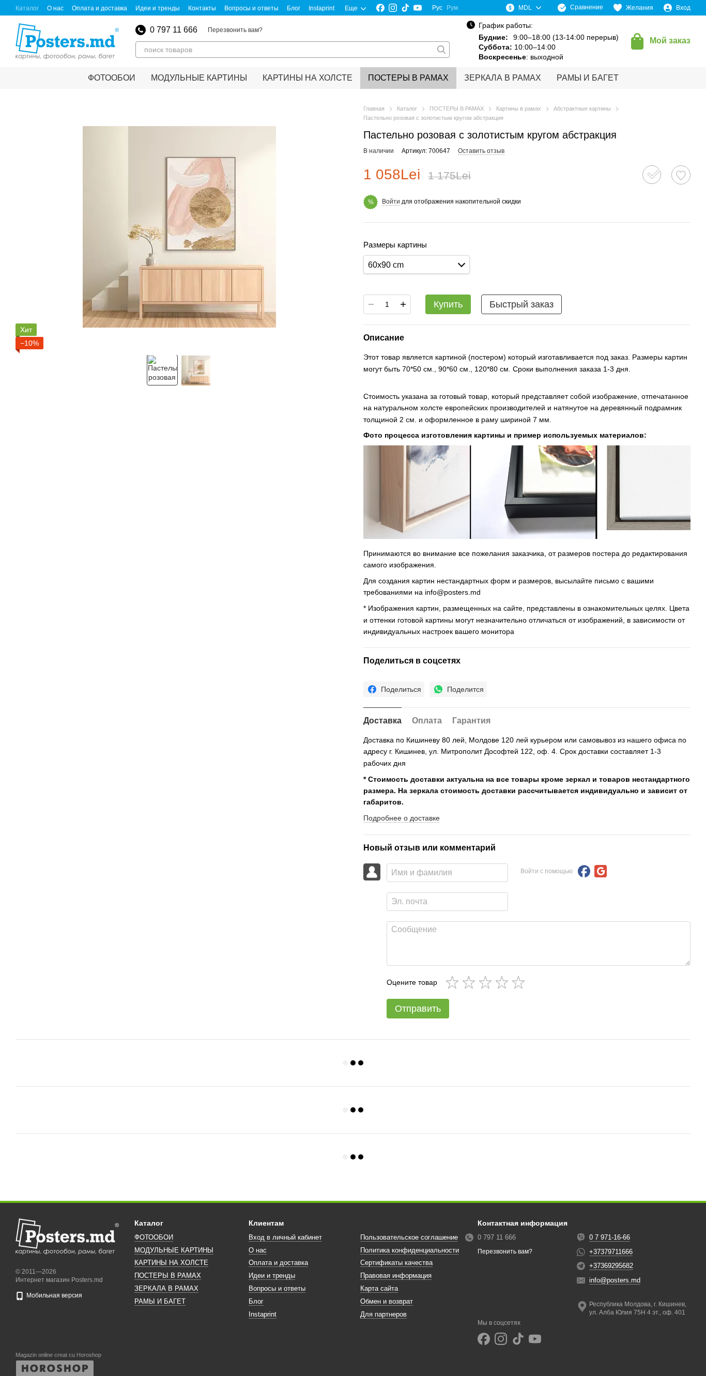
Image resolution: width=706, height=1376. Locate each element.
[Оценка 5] (520, 982)
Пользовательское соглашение (409, 1237)
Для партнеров (383, 1314)
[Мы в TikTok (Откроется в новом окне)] (405, 8)
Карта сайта (379, 1288)
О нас (55, 8)
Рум (452, 8)
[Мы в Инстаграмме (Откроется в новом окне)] (393, 8)
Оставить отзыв (481, 150)
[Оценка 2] (471, 982)
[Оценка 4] (504, 982)
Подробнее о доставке (401, 818)
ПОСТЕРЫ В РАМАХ (408, 77)
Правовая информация (396, 1275)
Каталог (27, 8)
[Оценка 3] (487, 982)
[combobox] (416, 264)
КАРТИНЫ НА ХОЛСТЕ (307, 77)
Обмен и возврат (386, 1301)
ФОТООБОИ (111, 77)
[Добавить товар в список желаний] (680, 174)
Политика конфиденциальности (409, 1250)
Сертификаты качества (396, 1262)
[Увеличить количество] (403, 304)
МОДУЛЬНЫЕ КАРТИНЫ (199, 77)
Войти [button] (391, 201)
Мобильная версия (53, 1295)
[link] (393, 689)
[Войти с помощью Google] (600, 871)
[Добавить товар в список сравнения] (651, 174)
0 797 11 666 (173, 30)
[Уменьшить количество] (371, 304)
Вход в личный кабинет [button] (285, 1237)
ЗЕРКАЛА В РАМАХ (502, 77)
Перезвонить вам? (235, 30)
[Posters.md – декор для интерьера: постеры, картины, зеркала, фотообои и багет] (67, 1236)
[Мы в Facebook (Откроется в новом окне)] (380, 8)
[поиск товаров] (441, 49)
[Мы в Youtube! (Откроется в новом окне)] (417, 8)
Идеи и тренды (157, 8)
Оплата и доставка (99, 8)
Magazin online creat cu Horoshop (58, 1355)
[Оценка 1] (454, 982)
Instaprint (321, 8)
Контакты (202, 8)
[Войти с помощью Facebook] (584, 871)
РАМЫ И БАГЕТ (588, 77)
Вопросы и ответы (251, 8)
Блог (293, 8)
